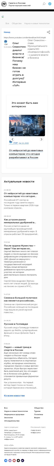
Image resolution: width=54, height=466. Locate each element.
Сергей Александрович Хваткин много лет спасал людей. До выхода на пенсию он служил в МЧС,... (21, 283)
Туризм (37, 411)
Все (7, 23)
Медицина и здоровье (14, 414)
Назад (7, 32)
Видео (37, 418)
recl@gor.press (36, 432)
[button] (41, 139)
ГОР (6, 44)
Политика (38, 414)
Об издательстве (11, 421)
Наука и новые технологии (36, 23)
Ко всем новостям (14, 395)
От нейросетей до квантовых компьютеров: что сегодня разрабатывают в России (26, 154)
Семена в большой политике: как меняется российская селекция (20, 301)
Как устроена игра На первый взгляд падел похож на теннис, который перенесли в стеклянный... (20, 385)
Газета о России (17, 3)
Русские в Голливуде (16, 324)
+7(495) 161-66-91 (36, 430)
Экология (8, 418)
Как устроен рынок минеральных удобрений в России (19, 222)
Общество (17, 23)
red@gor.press (9, 439)
